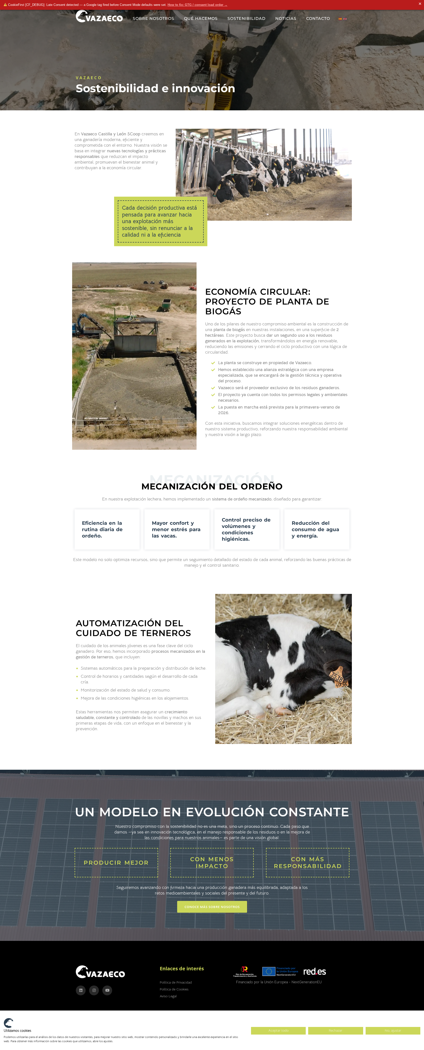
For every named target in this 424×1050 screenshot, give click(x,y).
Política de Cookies (174, 989)
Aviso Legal (168, 996)
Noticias (285, 18)
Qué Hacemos (201, 18)
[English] (345, 18)
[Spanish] (341, 18)
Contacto (318, 18)
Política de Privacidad (176, 982)
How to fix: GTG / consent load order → (197, 5)
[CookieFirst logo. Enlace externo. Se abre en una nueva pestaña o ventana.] (8, 1023)
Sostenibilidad (246, 18)
